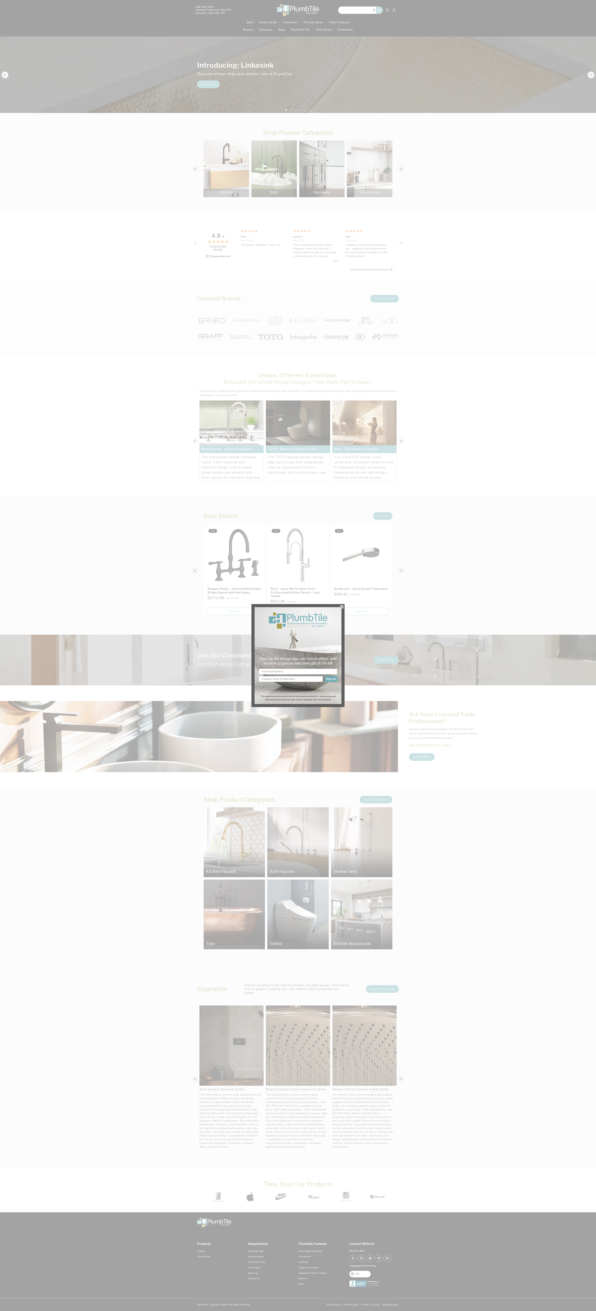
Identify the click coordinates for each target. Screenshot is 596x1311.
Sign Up (331, 679)
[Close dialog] (341, 606)
